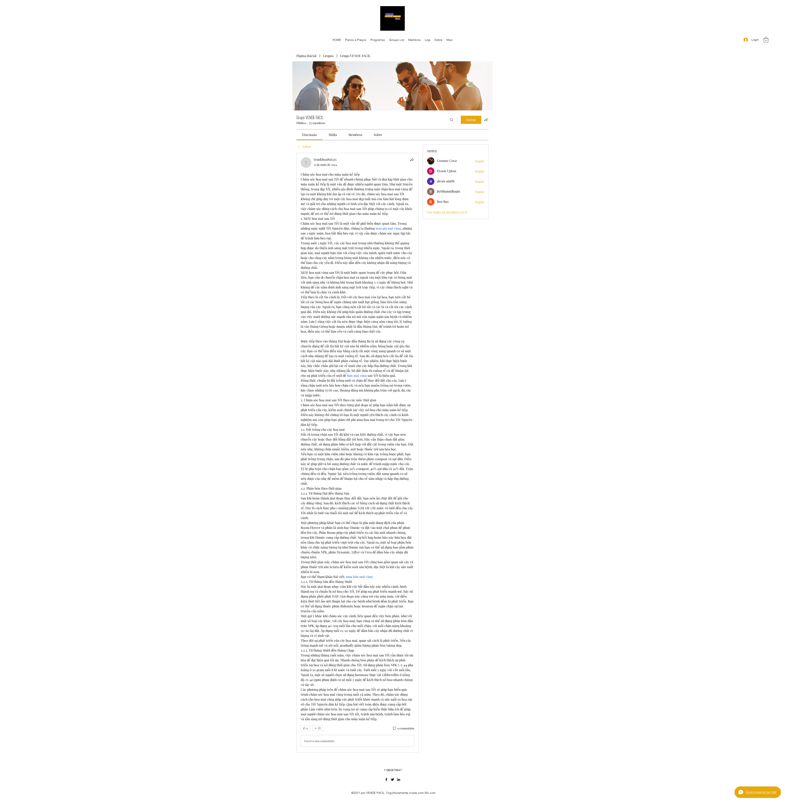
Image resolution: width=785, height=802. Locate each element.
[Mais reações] (317, 728)
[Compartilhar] (411, 159)
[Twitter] (392, 779)
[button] (766, 40)
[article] (357, 453)
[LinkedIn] (399, 779)
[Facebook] (386, 779)
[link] (309, 134)
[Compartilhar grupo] (486, 119)
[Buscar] (451, 120)
